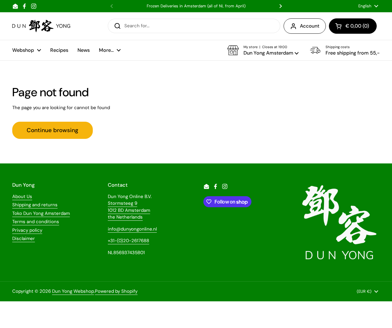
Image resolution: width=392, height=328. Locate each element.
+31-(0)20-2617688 (128, 241)
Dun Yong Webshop (73, 291)
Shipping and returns (35, 205)
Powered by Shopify (116, 291)
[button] (263, 50)
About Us (22, 196)
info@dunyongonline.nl (132, 229)
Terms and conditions (35, 222)
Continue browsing (52, 130)
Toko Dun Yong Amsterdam (41, 213)
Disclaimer (23, 238)
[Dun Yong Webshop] (41, 26)
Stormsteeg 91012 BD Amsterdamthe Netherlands (129, 210)
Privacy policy (27, 230)
